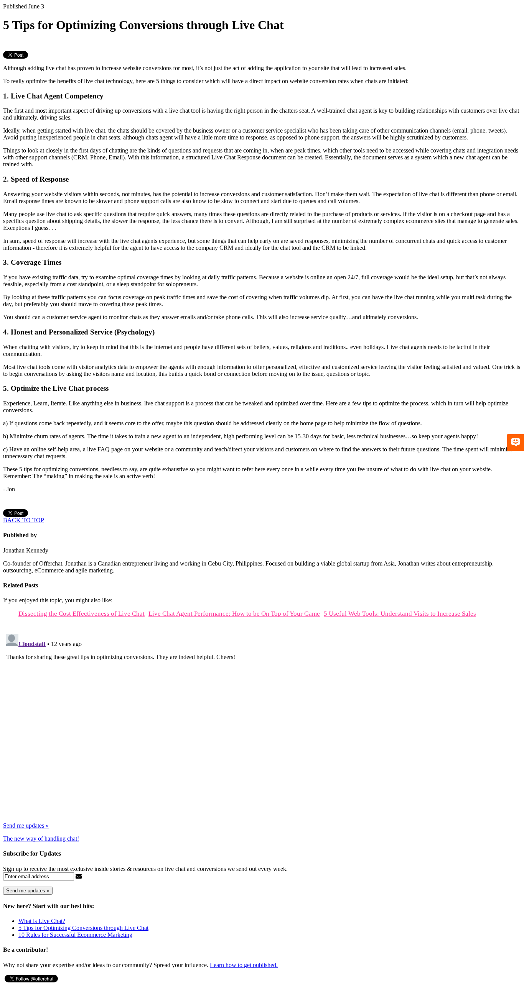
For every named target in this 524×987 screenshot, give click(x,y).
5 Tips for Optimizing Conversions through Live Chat (83, 928)
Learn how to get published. (244, 965)
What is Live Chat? (41, 921)
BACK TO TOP (23, 520)
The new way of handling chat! (41, 838)
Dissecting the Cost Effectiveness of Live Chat (81, 613)
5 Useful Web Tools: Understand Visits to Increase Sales (400, 613)
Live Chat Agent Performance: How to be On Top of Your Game (234, 613)
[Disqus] (262, 726)
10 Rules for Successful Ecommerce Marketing (75, 934)
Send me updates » (26, 825)
